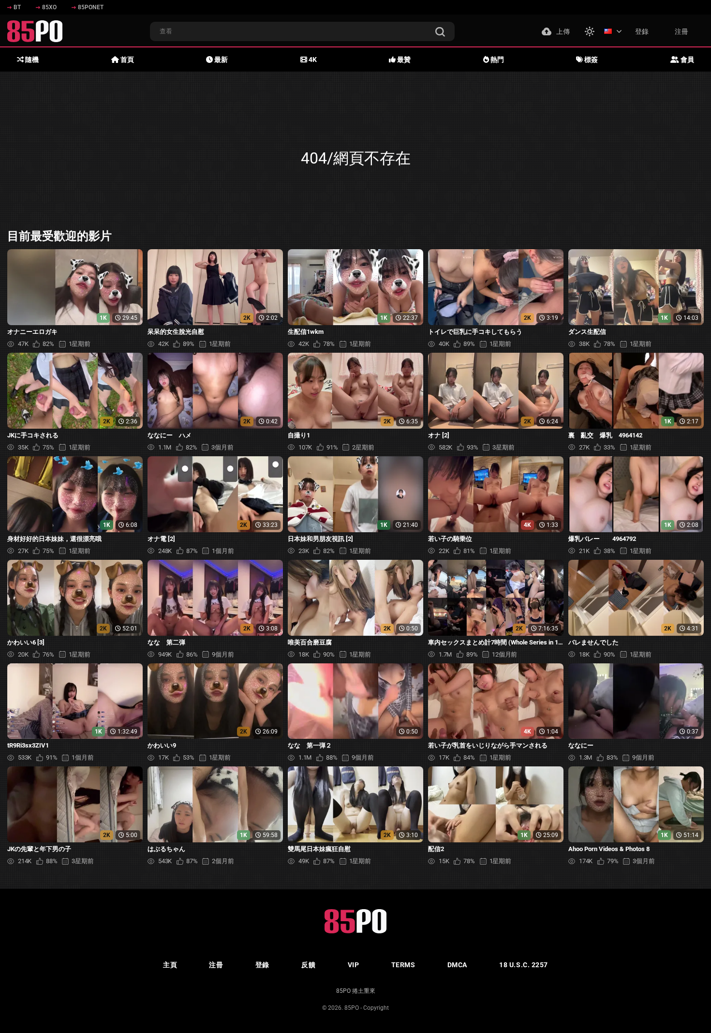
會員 (686, 59)
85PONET (91, 7)
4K (312, 59)
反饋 (308, 965)
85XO (49, 7)
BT (17, 7)
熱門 (496, 59)
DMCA (457, 965)
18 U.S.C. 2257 (523, 965)
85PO (351, 1007)
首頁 (126, 59)
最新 (220, 59)
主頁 (170, 965)
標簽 (590, 59)
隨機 (31, 59)
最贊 (403, 59)
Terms (403, 965)
